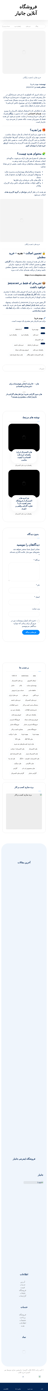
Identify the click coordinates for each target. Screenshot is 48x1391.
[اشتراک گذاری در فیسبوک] (32, 367)
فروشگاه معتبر (31, 729)
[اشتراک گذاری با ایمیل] (10, 367)
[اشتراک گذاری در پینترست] (24, 367)
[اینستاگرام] (36, 1204)
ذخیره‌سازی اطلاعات (31, 710)
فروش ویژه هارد (16, 715)
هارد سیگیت (17, 763)
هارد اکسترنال (39, 339)
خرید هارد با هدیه (19, 345)
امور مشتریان (22, 1225)
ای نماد (22, 1260)
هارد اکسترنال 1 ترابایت (17, 749)
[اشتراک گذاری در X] (28, 367)
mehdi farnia (24, 676)
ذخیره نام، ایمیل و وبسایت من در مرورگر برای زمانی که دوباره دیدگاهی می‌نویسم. (23, 623)
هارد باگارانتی (30, 763)
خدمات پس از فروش (18, 690)
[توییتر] (41, 1204)
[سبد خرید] (3, 5)
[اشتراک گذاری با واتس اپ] (19, 367)
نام (38, 585)
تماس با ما (23, 1233)
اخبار (22, 1230)
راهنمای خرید (25, 335)
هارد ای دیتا (12, 758)
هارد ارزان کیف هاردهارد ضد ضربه (24, 744)
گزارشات (22, 1296)
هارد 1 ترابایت (13, 734)
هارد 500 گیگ (29, 739)
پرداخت (23, 1317)
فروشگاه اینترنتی (15, 719)
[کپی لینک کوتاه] (6, 367)
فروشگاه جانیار (14, 724)
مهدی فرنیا (38, 318)
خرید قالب (21, 1372)
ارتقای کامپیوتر (31, 680)
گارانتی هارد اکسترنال (17, 773)
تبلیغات (22, 1293)
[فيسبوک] (31, 1204)
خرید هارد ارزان (13, 695)
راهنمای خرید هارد (38, 350)
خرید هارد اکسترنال (30, 700)
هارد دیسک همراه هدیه (16, 355)
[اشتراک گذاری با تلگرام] (15, 367)
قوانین (22, 1258)
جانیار (12, 685)
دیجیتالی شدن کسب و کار (30, 705)
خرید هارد (35, 335)
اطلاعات (22, 1323)
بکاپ (20, 685)
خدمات (22, 1228)
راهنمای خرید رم (15, 710)
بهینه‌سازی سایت (31, 685)
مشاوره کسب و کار (17, 729)
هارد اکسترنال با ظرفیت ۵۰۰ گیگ (29, 758)
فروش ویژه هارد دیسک (22, 350)
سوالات (23, 1252)
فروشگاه (22, 1290)
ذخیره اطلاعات (14, 705)
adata (34, 676)
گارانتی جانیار (32, 773)
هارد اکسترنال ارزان (32, 754)
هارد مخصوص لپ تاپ (28, 768)
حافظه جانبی (32, 690)
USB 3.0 (14, 676)
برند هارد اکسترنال (17, 680)
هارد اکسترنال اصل (15, 754)
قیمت (22, 1287)
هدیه (20, 253)
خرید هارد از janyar (33, 345)
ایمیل (37, 597)
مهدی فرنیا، (24, 734)
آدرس (22, 1263)
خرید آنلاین (36, 695)
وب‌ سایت (36, 609)
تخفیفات (22, 1320)
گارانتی (15, 768)
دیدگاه (37, 560)
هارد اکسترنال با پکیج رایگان (35, 355)
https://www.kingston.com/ (35, 275)
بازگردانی (22, 1255)
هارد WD (17, 739)
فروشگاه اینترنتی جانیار (31, 724)
